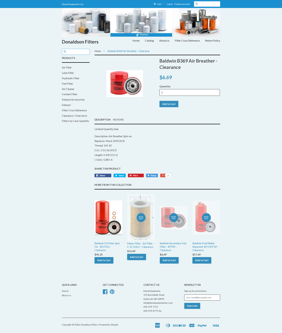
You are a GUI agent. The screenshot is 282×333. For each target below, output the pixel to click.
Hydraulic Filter (70, 78)
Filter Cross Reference (187, 40)
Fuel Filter (67, 83)
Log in (170, 4)
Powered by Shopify (108, 324)
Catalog (149, 40)
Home (136, 40)
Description (102, 119)
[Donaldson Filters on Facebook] (105, 292)
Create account (182, 4)
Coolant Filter (69, 94)
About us (164, 40)
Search (65, 291)
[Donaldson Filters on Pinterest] (112, 292)
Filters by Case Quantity (75, 120)
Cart (159, 4)
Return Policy (212, 40)
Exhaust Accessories (73, 99)
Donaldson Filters (80, 41)
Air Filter (67, 67)
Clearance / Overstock (74, 115)
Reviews (118, 119)
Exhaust (66, 104)
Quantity (165, 86)
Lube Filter (68, 72)
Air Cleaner (68, 88)
